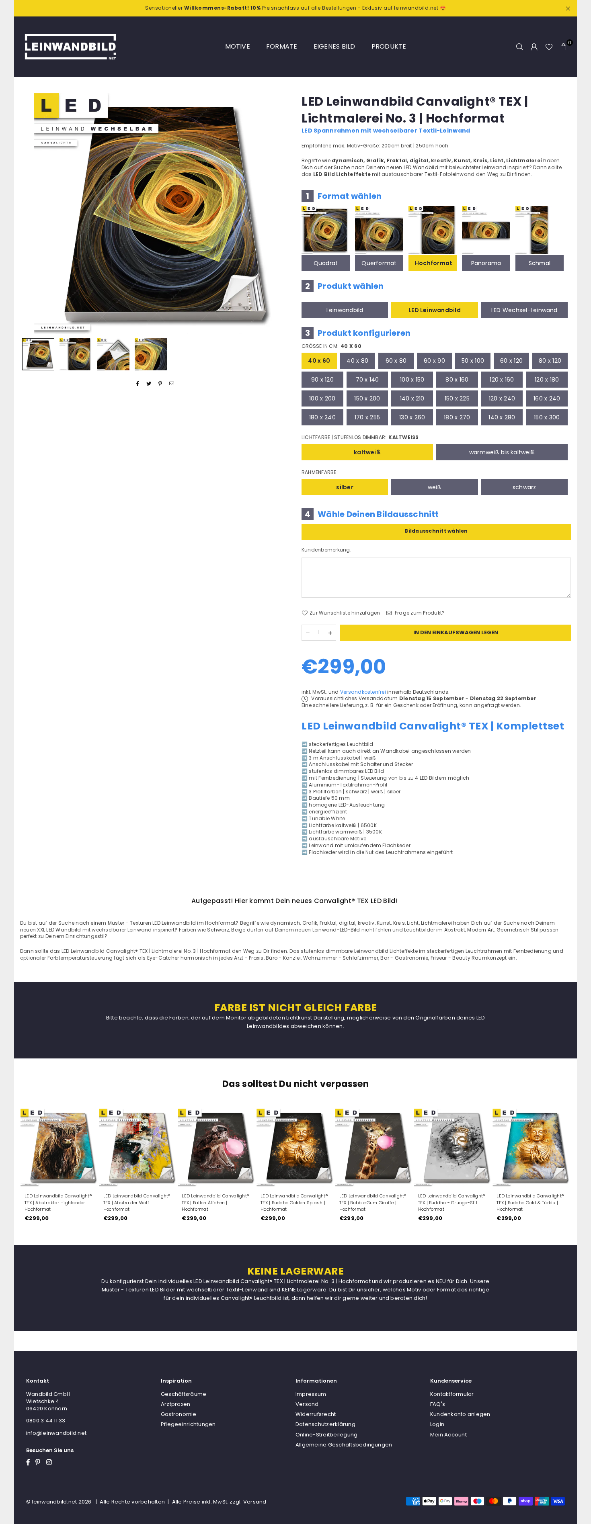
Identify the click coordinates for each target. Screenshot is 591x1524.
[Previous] (31, 213)
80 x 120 (550, 361)
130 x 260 (412, 417)
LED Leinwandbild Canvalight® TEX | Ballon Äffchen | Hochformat (215, 1203)
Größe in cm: (331, 346)
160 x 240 (547, 398)
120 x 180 (547, 380)
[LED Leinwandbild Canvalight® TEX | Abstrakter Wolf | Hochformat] (138, 1148)
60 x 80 (396, 361)
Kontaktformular (452, 1394)
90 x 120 (322, 380)
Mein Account (448, 1434)
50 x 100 (473, 361)
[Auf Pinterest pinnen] (161, 383)
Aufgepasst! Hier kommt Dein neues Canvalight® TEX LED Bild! (294, 900)
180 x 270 (457, 417)
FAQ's (437, 1404)
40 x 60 (319, 361)
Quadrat (326, 263)
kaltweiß (367, 452)
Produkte (388, 46)
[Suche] (520, 46)
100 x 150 (412, 380)
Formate (282, 46)
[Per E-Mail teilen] (172, 383)
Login (437, 1424)
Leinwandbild (344, 310)
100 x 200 (322, 398)
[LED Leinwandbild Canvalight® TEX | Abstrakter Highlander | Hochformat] (59, 1148)
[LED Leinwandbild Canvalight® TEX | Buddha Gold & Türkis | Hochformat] (531, 1148)
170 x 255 (367, 417)
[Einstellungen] (534, 46)
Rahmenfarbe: (320, 472)
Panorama (486, 263)
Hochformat (433, 263)
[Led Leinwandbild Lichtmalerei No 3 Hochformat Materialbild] (113, 354)
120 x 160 (502, 380)
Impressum (311, 1394)
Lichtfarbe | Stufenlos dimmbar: (360, 437)
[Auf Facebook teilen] (138, 383)
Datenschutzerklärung (325, 1424)
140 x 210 (412, 398)
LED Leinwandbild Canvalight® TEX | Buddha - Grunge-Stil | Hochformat (451, 1203)
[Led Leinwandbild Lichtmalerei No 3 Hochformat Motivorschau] (76, 354)
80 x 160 (456, 380)
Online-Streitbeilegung (326, 1434)
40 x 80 (357, 361)
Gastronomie (179, 1414)
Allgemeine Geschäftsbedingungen (344, 1444)
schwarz (524, 487)
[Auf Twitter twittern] (149, 383)
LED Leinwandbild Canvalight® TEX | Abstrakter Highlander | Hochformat (58, 1203)
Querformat (378, 263)
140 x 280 (501, 417)
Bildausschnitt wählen (436, 530)
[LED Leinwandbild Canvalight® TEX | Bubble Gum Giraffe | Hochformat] (374, 1148)
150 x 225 (457, 398)
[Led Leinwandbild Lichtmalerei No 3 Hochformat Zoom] (151, 354)
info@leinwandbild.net (56, 1433)
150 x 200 (367, 398)
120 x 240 (502, 398)
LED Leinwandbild (434, 310)
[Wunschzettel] (549, 46)
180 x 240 (322, 417)
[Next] (278, 213)
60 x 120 (511, 361)
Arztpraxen (175, 1404)
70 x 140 (367, 380)
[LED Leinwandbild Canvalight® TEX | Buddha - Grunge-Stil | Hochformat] (453, 1148)
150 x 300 (547, 417)
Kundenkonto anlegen (460, 1414)
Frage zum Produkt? (419, 613)
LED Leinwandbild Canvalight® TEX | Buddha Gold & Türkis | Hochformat (530, 1203)
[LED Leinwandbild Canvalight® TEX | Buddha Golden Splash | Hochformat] (295, 1148)
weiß (434, 487)
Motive (237, 46)
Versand (307, 1404)
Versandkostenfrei (363, 691)
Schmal (539, 263)
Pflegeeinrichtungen (188, 1424)
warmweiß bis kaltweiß (502, 452)
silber (344, 487)
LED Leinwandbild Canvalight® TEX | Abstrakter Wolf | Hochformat (136, 1203)
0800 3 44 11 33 (46, 1420)
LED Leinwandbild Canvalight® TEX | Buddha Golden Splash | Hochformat (294, 1203)
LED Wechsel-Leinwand (524, 310)
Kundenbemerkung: (326, 550)
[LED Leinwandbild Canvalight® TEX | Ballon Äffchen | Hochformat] (217, 1148)
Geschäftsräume (183, 1394)
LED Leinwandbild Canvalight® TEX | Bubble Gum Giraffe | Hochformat (372, 1203)
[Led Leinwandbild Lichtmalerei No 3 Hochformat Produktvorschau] (38, 354)
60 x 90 (434, 361)
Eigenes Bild (334, 46)
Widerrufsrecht (316, 1414)
